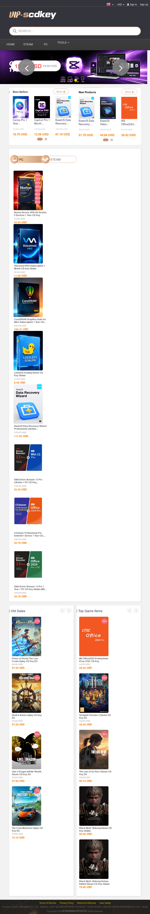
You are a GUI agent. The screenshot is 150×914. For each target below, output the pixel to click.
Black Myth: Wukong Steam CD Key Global (95, 829)
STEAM (28, 44)
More (60, 91)
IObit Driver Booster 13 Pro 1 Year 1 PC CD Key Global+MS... (30, 588)
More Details (28, 234)
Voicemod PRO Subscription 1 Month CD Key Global (29, 267)
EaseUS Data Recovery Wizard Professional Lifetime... (30, 427)
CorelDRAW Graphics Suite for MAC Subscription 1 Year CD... (30, 321)
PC (46, 44)
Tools (62, 42)
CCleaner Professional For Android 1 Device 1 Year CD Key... (28, 535)
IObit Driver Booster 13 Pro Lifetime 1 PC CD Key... (28, 481)
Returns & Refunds (86, 902)
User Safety (105, 902)
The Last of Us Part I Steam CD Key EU (95, 773)
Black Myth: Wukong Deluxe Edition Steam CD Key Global (94, 882)
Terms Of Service (47, 902)
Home (10, 44)
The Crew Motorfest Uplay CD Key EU (27, 829)
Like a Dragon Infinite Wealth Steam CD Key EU (27, 773)
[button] (26, 67)
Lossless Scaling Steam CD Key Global (28, 374)
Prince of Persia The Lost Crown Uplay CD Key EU (25, 660)
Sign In (133, 4)
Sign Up (144, 4)
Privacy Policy (67, 902)
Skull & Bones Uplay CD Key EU (27, 716)
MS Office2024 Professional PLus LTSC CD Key (93, 660)
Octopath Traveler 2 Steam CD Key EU (95, 716)
